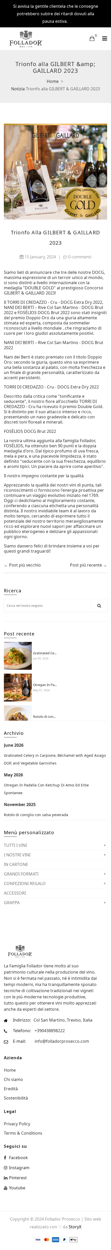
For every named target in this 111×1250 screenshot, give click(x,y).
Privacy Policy (17, 1124)
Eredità (11, 1089)
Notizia (18, 89)
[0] (92, 38)
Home (53, 81)
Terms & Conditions (23, 1132)
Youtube (17, 1188)
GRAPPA (12, 902)
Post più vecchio (25, 565)
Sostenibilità (16, 1097)
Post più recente (86, 565)
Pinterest (18, 1178)
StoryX (75, 1227)
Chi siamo (13, 1079)
